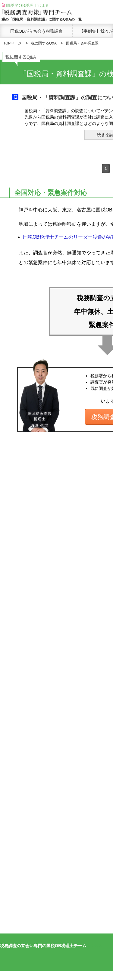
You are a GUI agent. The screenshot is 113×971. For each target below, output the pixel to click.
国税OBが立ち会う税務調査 (36, 31)
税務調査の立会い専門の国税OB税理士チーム (43, 945)
